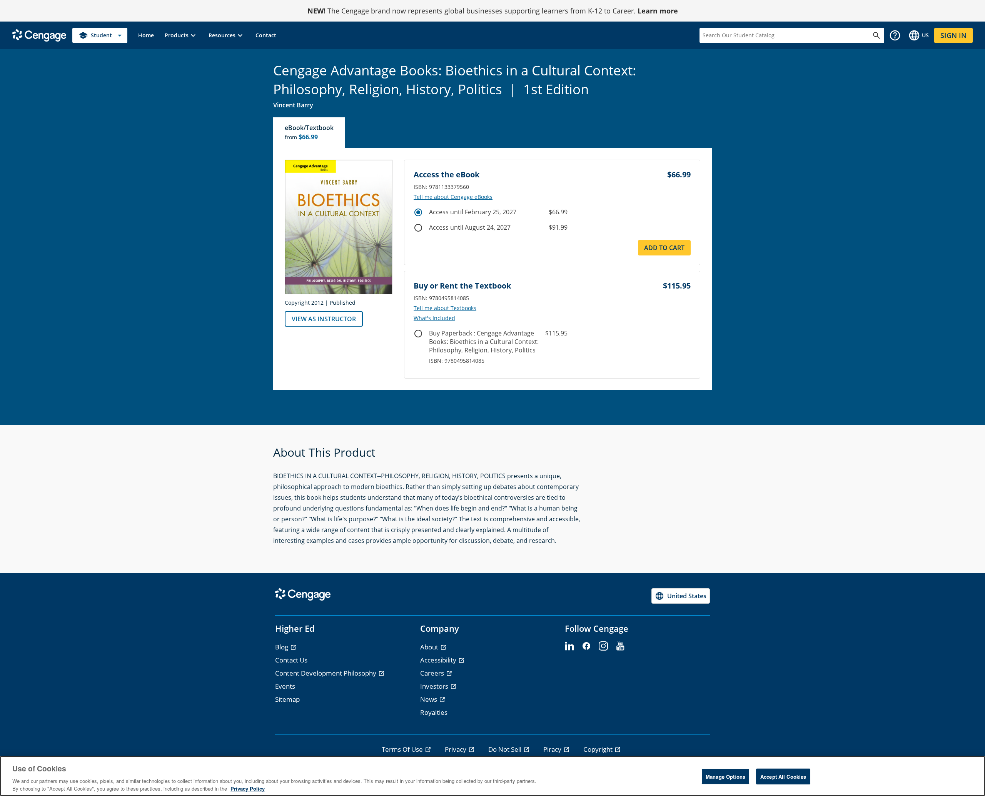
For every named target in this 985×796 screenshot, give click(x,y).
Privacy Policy (247, 788)
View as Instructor (324, 319)
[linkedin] (569, 646)
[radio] (418, 212)
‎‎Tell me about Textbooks (445, 308)
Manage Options (725, 776)
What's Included (434, 318)
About (430, 646)
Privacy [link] (456, 749)
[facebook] (586, 646)
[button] (181, 35)
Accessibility (439, 660)
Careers (433, 673)
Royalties (433, 712)
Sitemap (287, 699)
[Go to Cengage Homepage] (39, 34)
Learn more (658, 10)
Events (285, 686)
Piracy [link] (553, 749)
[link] (146, 35)
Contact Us (291, 660)
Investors (435, 686)
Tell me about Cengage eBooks (453, 197)
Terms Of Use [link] (403, 749)
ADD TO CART (664, 248)
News (429, 699)
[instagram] (603, 646)
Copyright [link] (598, 749)
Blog (282, 646)
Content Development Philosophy (326, 673)
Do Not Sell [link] (505, 749)
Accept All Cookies (783, 776)
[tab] (309, 132)
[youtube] (620, 646)
